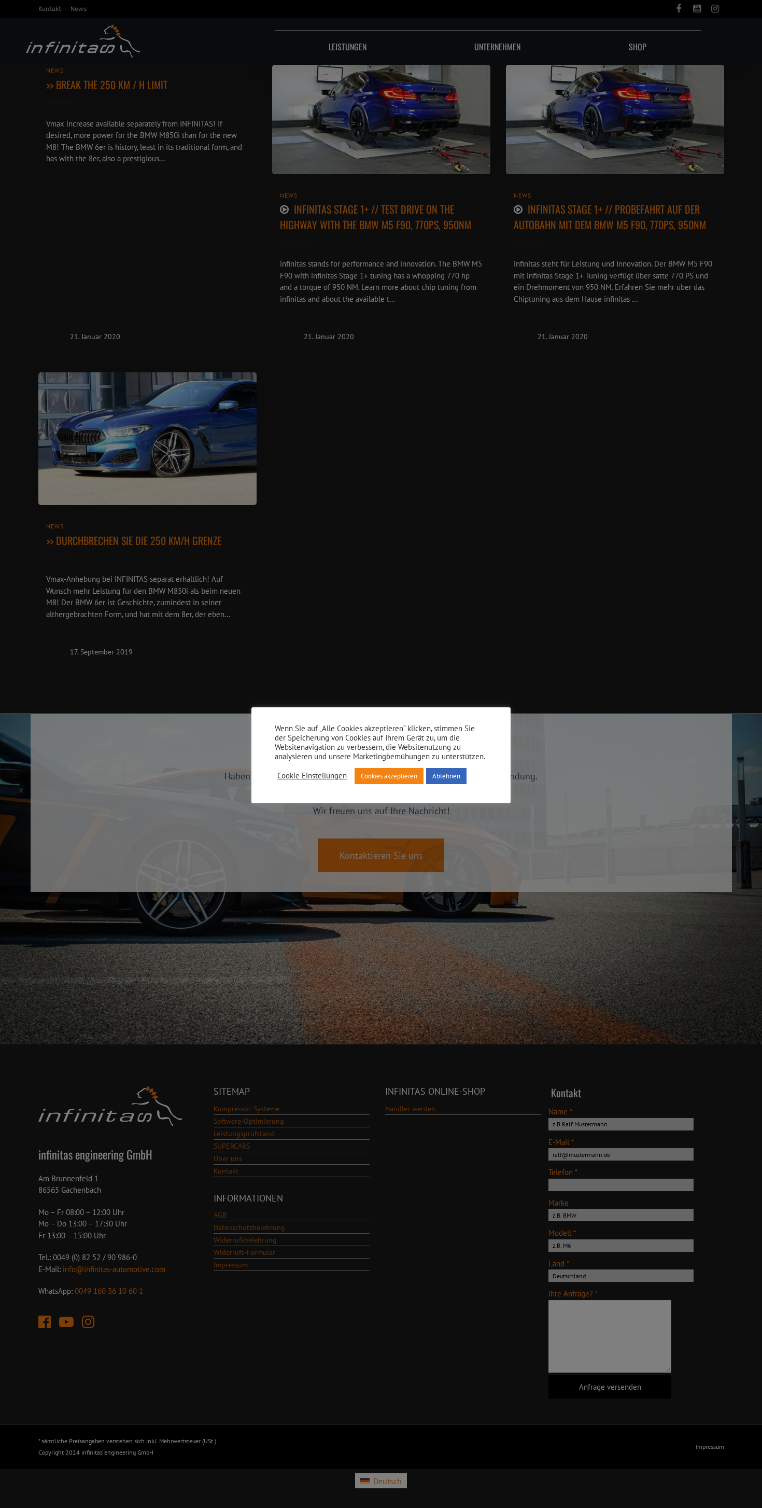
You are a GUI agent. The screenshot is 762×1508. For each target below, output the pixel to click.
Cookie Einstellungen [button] (312, 775)
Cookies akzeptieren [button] (389, 776)
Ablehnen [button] (446, 776)
